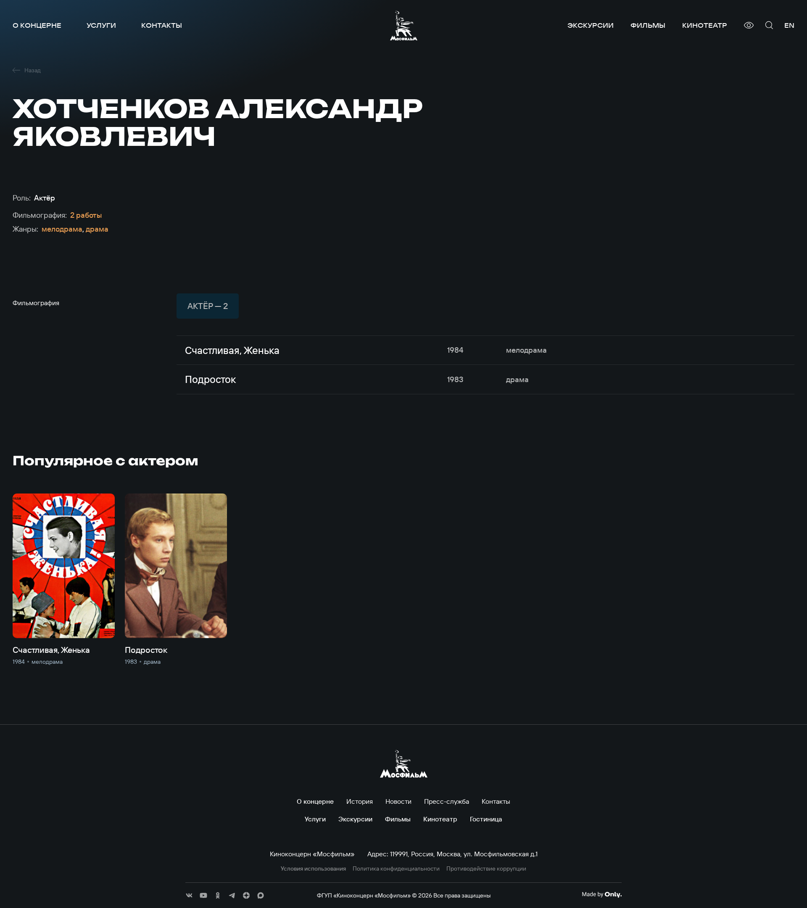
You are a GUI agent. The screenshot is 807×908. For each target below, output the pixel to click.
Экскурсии (590, 25)
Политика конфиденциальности (396, 868)
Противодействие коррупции (486, 868)
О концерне (37, 25)
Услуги (101, 25)
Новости (398, 801)
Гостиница (486, 819)
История (359, 801)
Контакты (161, 25)
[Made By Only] (602, 894)
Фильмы (647, 25)
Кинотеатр (704, 25)
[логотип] (403, 25)
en (789, 25)
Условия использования (313, 868)
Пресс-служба (446, 801)
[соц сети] (189, 895)
